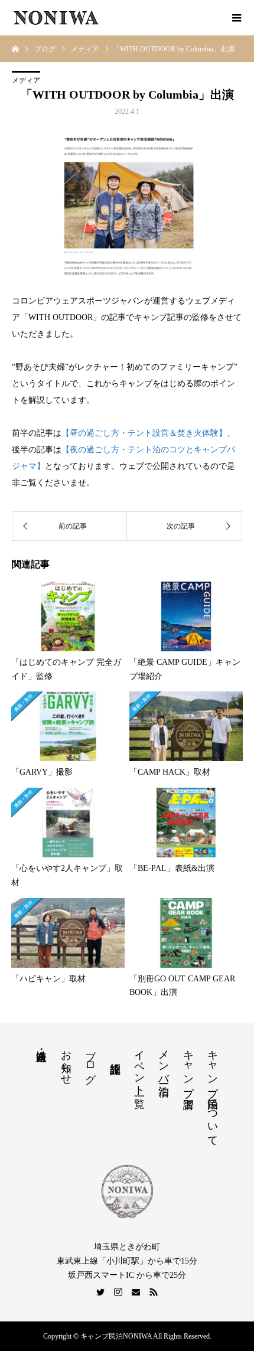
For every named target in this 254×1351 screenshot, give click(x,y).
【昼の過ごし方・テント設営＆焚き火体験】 (144, 433)
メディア (26, 80)
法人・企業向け (41, 1049)
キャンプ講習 (188, 1067)
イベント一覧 (139, 1067)
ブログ (90, 1060)
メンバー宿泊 (164, 1060)
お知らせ (66, 1061)
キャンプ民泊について (213, 1092)
